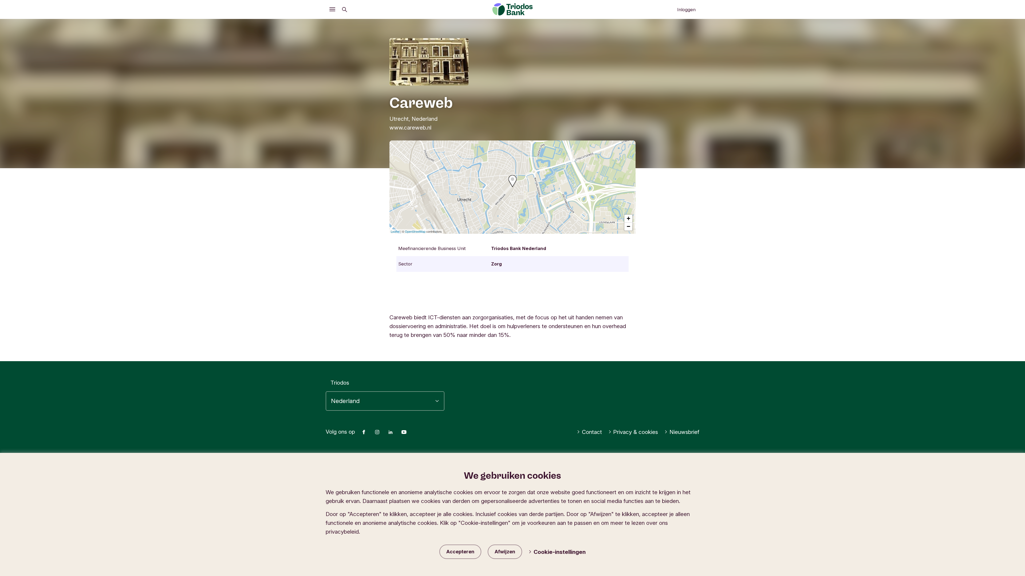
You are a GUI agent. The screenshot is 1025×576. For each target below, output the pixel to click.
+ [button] (628, 218)
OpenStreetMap (415, 231)
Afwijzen (505, 551)
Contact (592, 432)
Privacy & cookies (635, 432)
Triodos (339, 382)
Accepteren (460, 551)
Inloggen (686, 9)
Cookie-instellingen (560, 552)
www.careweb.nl (410, 127)
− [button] (628, 226)
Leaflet (395, 231)
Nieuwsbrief (684, 432)
